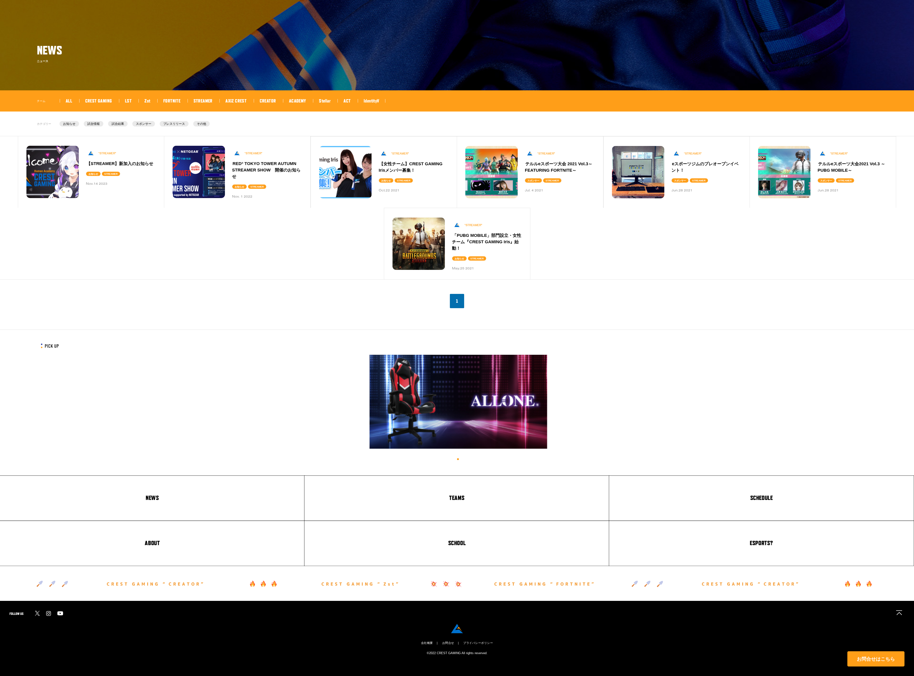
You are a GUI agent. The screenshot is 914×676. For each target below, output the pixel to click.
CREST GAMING (98, 100)
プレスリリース (174, 124)
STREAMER (203, 100)
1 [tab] (458, 459)
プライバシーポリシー (478, 643)
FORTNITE (171, 100)
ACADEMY (297, 100)
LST (128, 100)
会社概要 (427, 643)
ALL (69, 100)
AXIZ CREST (236, 100)
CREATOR (268, 100)
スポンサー (143, 124)
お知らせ (69, 124)
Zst (147, 100)
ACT (347, 100)
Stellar (325, 100)
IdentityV (371, 100)
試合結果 (118, 124)
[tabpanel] (458, 402)
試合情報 (93, 124)
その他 (201, 124)
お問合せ (448, 643)
